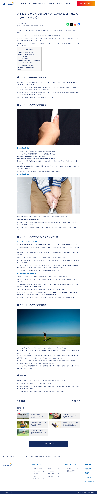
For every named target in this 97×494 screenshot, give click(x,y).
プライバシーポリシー (7, 492)
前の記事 (22, 401)
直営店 (68, 3)
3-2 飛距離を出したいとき (26, 65)
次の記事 (75, 401)
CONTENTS (12, 456)
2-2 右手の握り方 (24, 58)
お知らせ (60, 3)
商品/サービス (25, 3)
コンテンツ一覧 (48, 444)
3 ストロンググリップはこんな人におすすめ (29, 61)
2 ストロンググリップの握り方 (26, 54)
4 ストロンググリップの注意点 (26, 67)
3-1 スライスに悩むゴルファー (27, 63)
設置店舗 (51, 3)
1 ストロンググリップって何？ (26, 52)
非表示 (30, 49)
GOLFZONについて (39, 3)
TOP (4, 456)
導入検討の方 (86, 483)
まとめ (19, 69)
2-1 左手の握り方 (24, 56)
